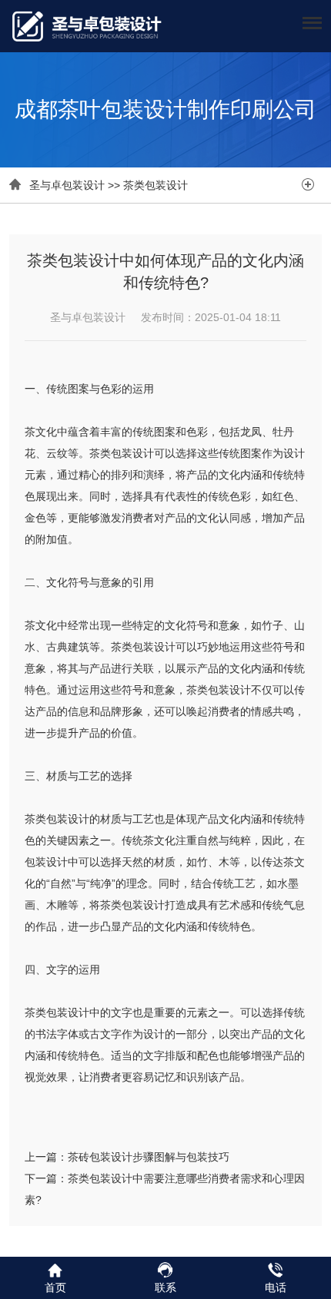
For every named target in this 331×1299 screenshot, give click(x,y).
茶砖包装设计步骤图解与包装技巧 (148, 1157)
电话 (275, 1287)
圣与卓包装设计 (67, 185)
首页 (55, 1287)
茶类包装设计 (155, 185)
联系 (165, 1287)
